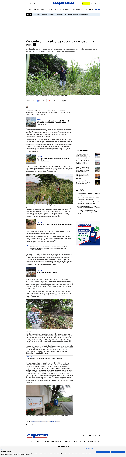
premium (97, 9)
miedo (52, 421)
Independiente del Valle (48, 14)
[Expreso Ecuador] (37, 437)
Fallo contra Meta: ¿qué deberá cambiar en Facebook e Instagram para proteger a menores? (83, 156)
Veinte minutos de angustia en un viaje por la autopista (44, 358)
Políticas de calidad (91, 441)
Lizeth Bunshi (36, 14)
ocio (85, 9)
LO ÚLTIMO (29, 9)
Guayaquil (66, 9)
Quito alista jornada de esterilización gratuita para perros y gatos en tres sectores (89, 206)
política (36, 9)
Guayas (57, 421)
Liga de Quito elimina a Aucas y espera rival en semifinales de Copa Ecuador (89, 198)
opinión (51, 9)
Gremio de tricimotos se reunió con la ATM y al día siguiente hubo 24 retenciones (89, 202)
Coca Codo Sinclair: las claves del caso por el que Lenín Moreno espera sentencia (82, 176)
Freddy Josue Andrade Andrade (38, 106)
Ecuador (58, 9)
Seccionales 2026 (61, 14)
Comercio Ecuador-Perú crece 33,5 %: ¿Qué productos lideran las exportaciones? (82, 162)
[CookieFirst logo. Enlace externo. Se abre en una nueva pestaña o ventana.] (1, 449)
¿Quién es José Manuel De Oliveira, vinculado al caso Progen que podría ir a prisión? (88, 212)
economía (44, 9)
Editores (68, 441)
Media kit (77, 441)
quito (73, 9)
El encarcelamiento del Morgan (47, 272)
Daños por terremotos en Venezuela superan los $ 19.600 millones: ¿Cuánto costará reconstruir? (82, 169)
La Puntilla (34, 421)
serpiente (46, 421)
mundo (91, 9)
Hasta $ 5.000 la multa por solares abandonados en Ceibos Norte (53, 159)
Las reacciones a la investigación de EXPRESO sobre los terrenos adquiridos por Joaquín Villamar (54, 122)
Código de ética (34, 441)
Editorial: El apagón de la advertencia (78, 14)
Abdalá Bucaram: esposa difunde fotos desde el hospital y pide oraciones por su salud (89, 194)
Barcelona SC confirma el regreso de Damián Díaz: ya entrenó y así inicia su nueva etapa (83, 183)
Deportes (79, 9)
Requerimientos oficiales (52, 441)
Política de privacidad (88, 448)
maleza (40, 421)
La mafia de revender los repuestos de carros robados (54, 224)
